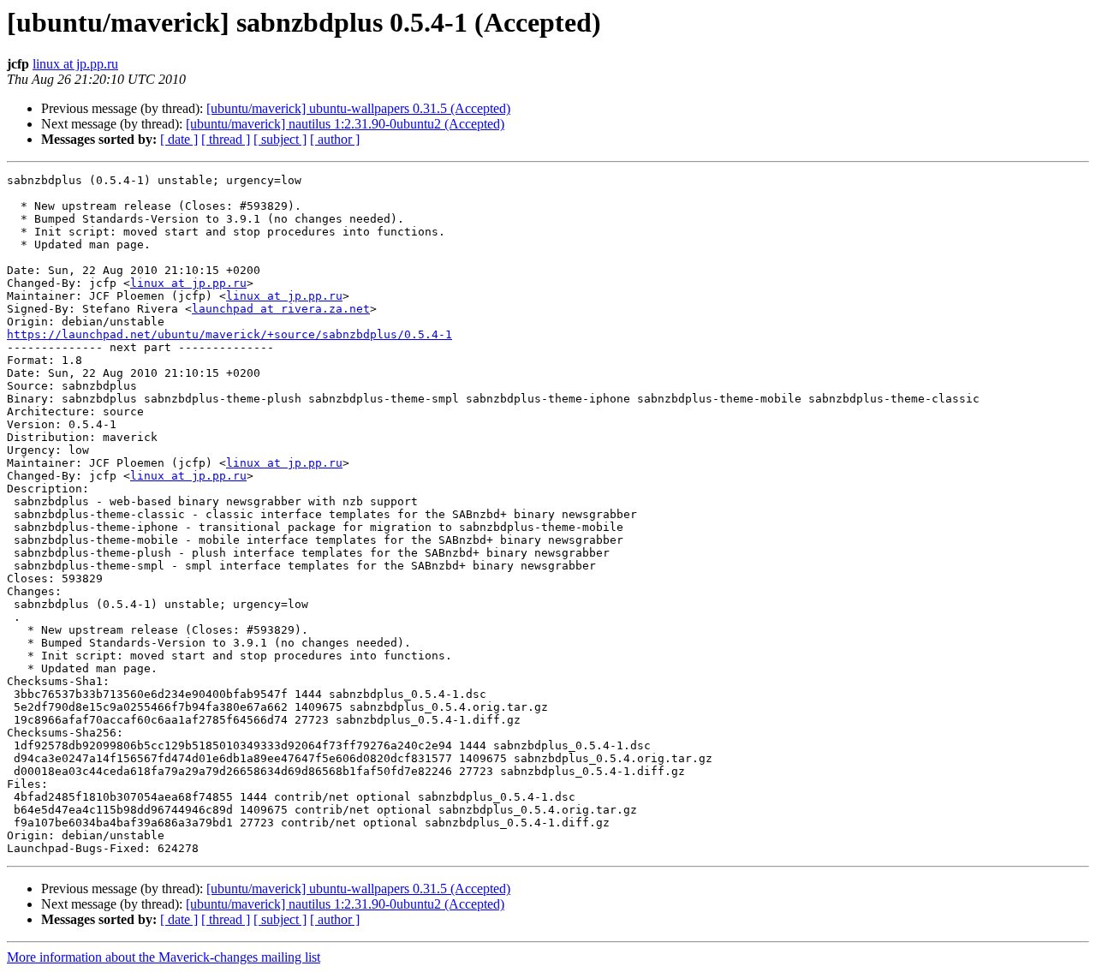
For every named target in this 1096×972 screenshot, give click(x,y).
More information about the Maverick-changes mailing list (163, 957)
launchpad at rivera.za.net (281, 308)
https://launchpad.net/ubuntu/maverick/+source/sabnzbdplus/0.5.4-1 (229, 334)
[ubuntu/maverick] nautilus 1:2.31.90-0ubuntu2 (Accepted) (345, 123)
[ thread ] (225, 139)
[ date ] (179, 139)
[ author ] (335, 139)
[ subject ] (280, 139)
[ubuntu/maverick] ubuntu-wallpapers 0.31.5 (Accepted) (358, 108)
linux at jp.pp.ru (75, 64)
